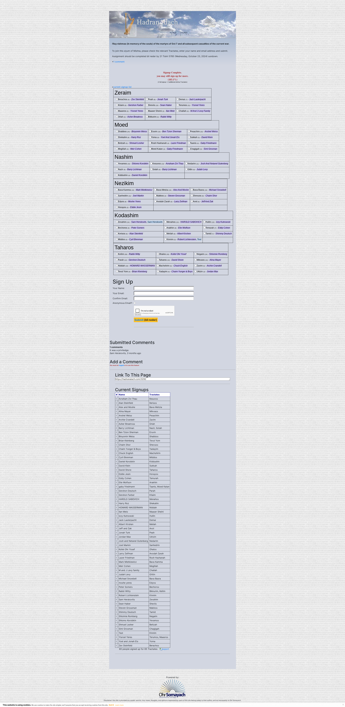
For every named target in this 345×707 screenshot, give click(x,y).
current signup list (122, 87)
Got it (111, 705)
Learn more (119, 705)
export (165, 649)
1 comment (119, 61)
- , (146, 222)
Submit (139, 319)
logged (121, 365)
